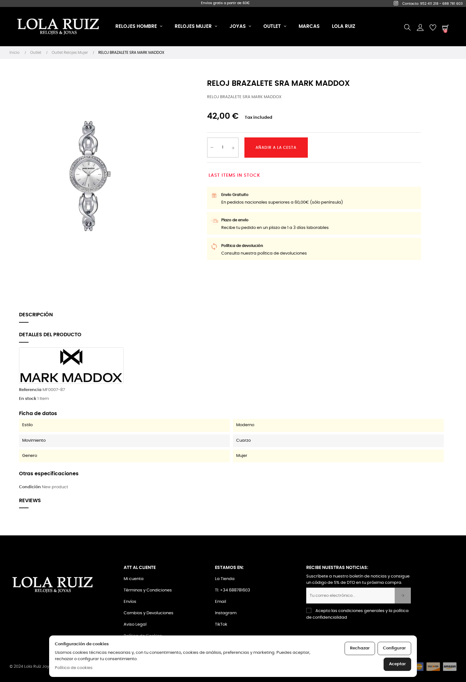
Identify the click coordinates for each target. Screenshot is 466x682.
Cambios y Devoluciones (148, 613)
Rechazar (360, 648)
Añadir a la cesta (276, 147)
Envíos (130, 602)
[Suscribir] (403, 595)
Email (220, 602)
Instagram (225, 613)
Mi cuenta (134, 579)
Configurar (394, 648)
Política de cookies (74, 668)
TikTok (221, 624)
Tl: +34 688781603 (232, 590)
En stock (27, 399)
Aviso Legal (135, 624)
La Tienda (225, 579)
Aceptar (397, 664)
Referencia (30, 390)
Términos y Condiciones (148, 590)
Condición (30, 487)
